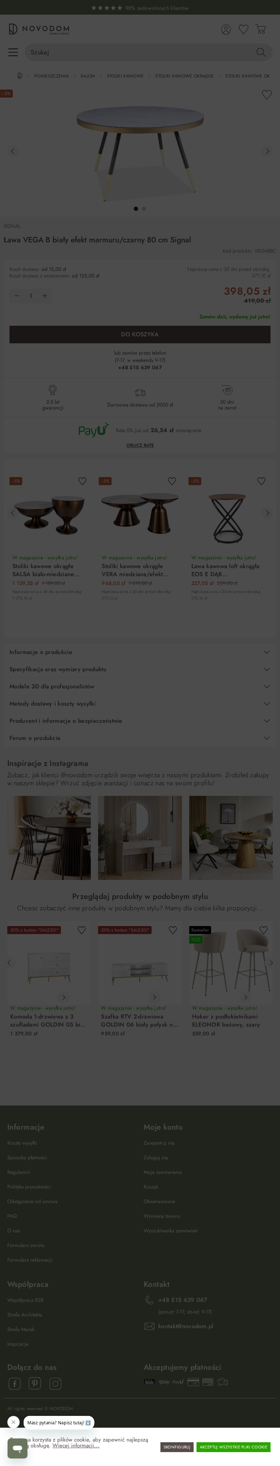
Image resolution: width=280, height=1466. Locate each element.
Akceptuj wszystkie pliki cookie (233, 1447)
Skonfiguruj (177, 1447)
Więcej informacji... (76, 1445)
